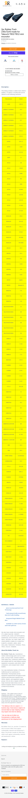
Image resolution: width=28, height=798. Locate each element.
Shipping (3, 43)
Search (3, 759)
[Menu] (24, 4)
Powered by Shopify (19, 793)
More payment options (13, 56)
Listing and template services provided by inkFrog (14, 746)
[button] (4, 39)
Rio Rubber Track (11, 793)
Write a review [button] (14, 74)
